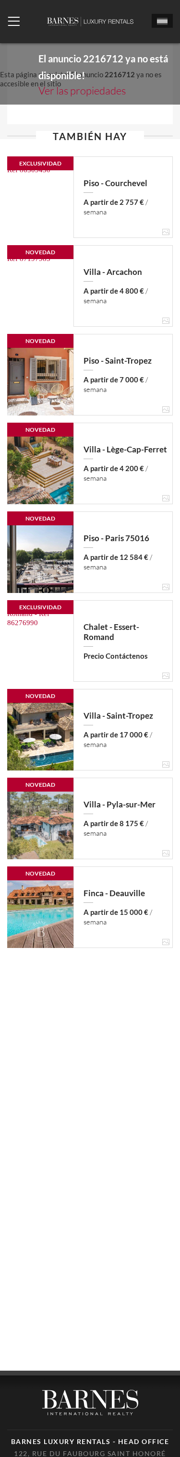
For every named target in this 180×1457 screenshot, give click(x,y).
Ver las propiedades (82, 90)
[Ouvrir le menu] (13, 21)
